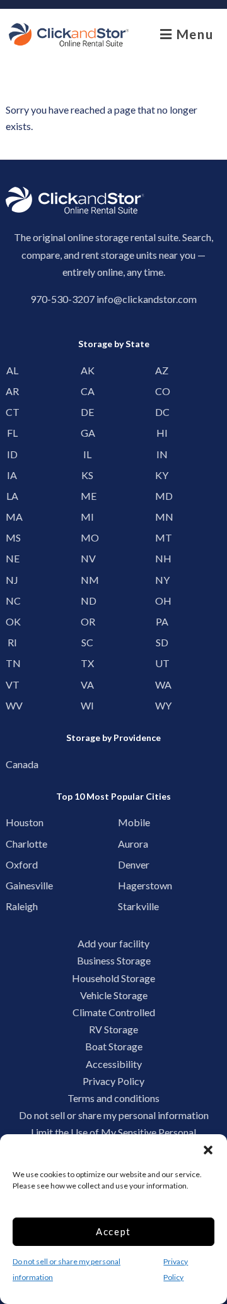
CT (12, 412)
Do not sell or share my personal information (114, 1115)
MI (87, 517)
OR (87, 621)
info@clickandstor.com (146, 299)
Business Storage (114, 960)
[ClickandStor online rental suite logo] (69, 34)
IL (87, 454)
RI (12, 642)
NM (87, 580)
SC (87, 642)
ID (12, 454)
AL (12, 370)
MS (12, 537)
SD (162, 642)
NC (12, 601)
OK (12, 621)
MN (161, 517)
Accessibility (114, 1064)
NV (87, 558)
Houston (16, 822)
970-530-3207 (62, 299)
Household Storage (113, 978)
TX (87, 663)
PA (162, 621)
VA (87, 685)
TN (12, 663)
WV (12, 705)
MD (161, 496)
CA (87, 391)
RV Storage (113, 1029)
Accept (113, 1231)
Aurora (128, 844)
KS (87, 475)
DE (87, 412)
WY (161, 705)
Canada (16, 764)
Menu (192, 34)
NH (161, 558)
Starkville (128, 906)
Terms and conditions (113, 1098)
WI (87, 705)
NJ (12, 580)
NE (12, 558)
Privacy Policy (113, 1081)
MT (161, 537)
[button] (208, 1150)
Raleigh (16, 906)
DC (161, 412)
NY (161, 580)
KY (161, 475)
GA (87, 433)
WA (161, 685)
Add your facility (113, 943)
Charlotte (16, 844)
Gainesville (16, 885)
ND (87, 601)
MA (12, 517)
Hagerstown (128, 885)
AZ (161, 370)
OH (161, 601)
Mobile (128, 822)
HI (162, 433)
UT (161, 663)
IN (162, 454)
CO (161, 391)
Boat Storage (114, 1046)
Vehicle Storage (114, 995)
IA (12, 475)
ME (87, 496)
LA (12, 496)
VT (12, 685)
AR (12, 391)
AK (87, 370)
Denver (128, 864)
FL (12, 433)
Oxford (16, 864)
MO (87, 537)
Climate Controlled (114, 1012)
